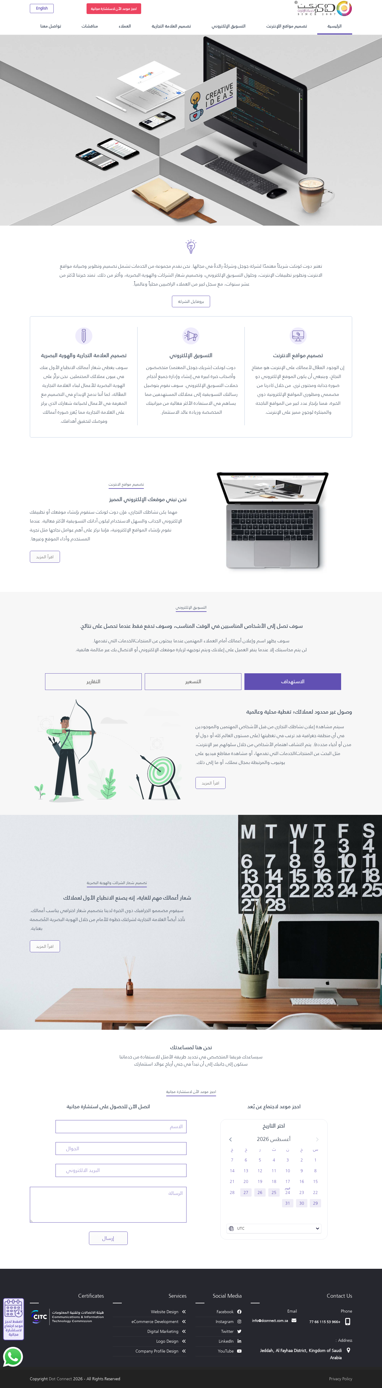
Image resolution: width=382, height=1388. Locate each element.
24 (287, 1192)
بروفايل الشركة (191, 301)
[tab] (292, 681)
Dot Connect (60, 1378)
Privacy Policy (340, 1378)
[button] (231, 1139)
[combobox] (274, 1228)
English (42, 8)
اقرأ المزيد (45, 556)
